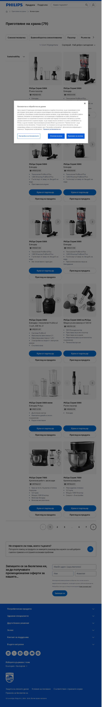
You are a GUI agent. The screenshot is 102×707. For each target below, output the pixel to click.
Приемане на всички (74, 136)
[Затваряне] (84, 103)
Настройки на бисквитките (28, 136)
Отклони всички (55, 136)
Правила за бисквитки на (51, 129)
